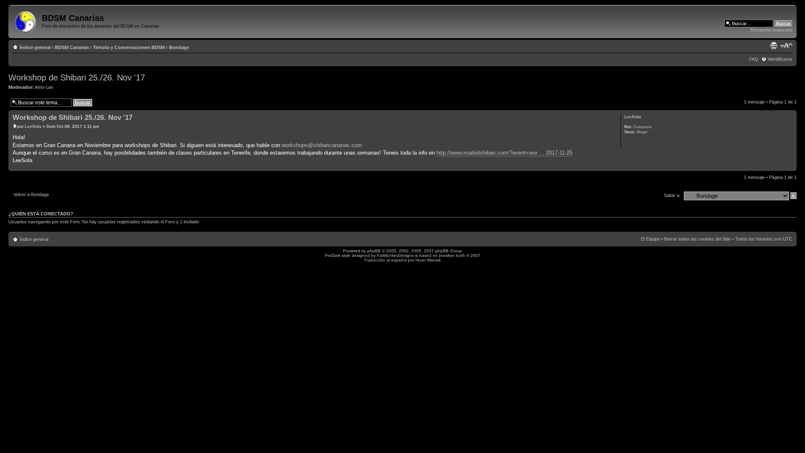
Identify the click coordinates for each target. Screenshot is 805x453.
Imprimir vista (773, 45)
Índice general (35, 47)
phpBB (374, 251)
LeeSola (33, 126)
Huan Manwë (428, 260)
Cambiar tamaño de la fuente (786, 45)
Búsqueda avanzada (771, 29)
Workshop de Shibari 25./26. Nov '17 (76, 77)
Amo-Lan (44, 87)
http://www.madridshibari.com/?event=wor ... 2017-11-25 (504, 153)
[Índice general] (26, 20)
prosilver (447, 255)
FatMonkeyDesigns (395, 255)
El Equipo (650, 238)
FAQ (753, 59)
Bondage (179, 47)
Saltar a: (672, 195)
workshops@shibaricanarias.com (322, 145)
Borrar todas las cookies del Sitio (697, 238)
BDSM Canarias (72, 47)
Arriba (790, 166)
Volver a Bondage (31, 194)
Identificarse (780, 59)
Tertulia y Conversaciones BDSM (129, 47)
